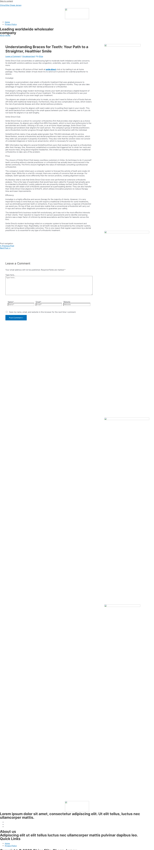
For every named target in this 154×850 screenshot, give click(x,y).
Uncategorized (28, 56)
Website (66, 302)
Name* (11, 302)
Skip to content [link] (6, 1)
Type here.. (10, 275)
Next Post (5, 248)
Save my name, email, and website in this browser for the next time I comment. (42, 312)
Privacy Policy (11, 24)
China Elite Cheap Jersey (10, 5)
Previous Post (7, 246)
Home (7, 22)
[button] (5, 36)
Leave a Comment (13, 56)
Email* (38, 302)
